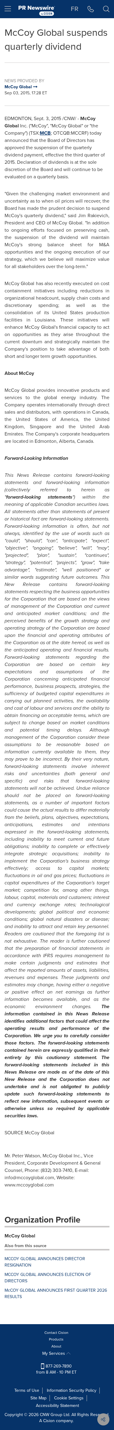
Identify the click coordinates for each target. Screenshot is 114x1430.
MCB (45, 133)
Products (56, 1339)
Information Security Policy (71, 1390)
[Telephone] (90, 9)
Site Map (38, 1398)
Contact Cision (56, 1332)
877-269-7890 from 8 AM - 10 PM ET (56, 1369)
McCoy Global (20, 1235)
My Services (54, 1353)
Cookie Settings (69, 1398)
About (56, 1346)
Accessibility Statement (57, 1405)
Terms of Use (26, 1390)
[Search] (106, 9)
